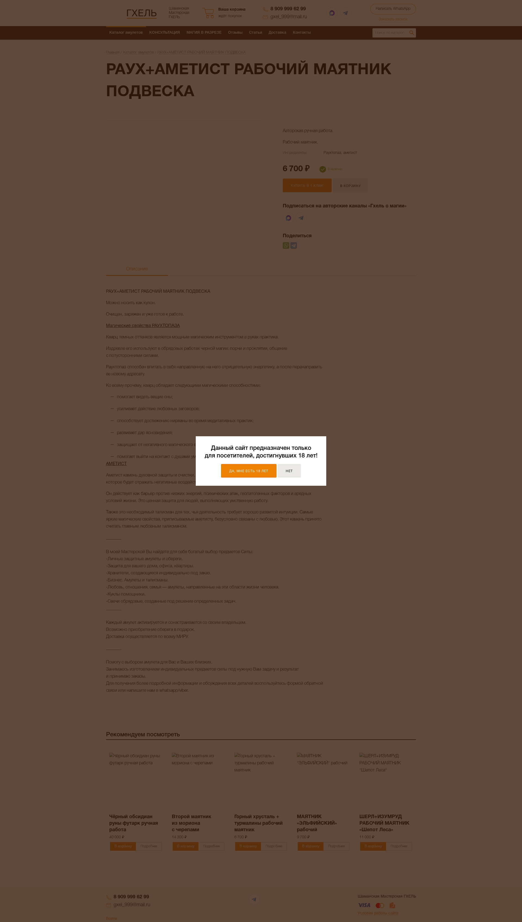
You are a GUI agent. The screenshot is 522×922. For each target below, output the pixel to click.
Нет (289, 471)
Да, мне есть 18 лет (248, 471)
